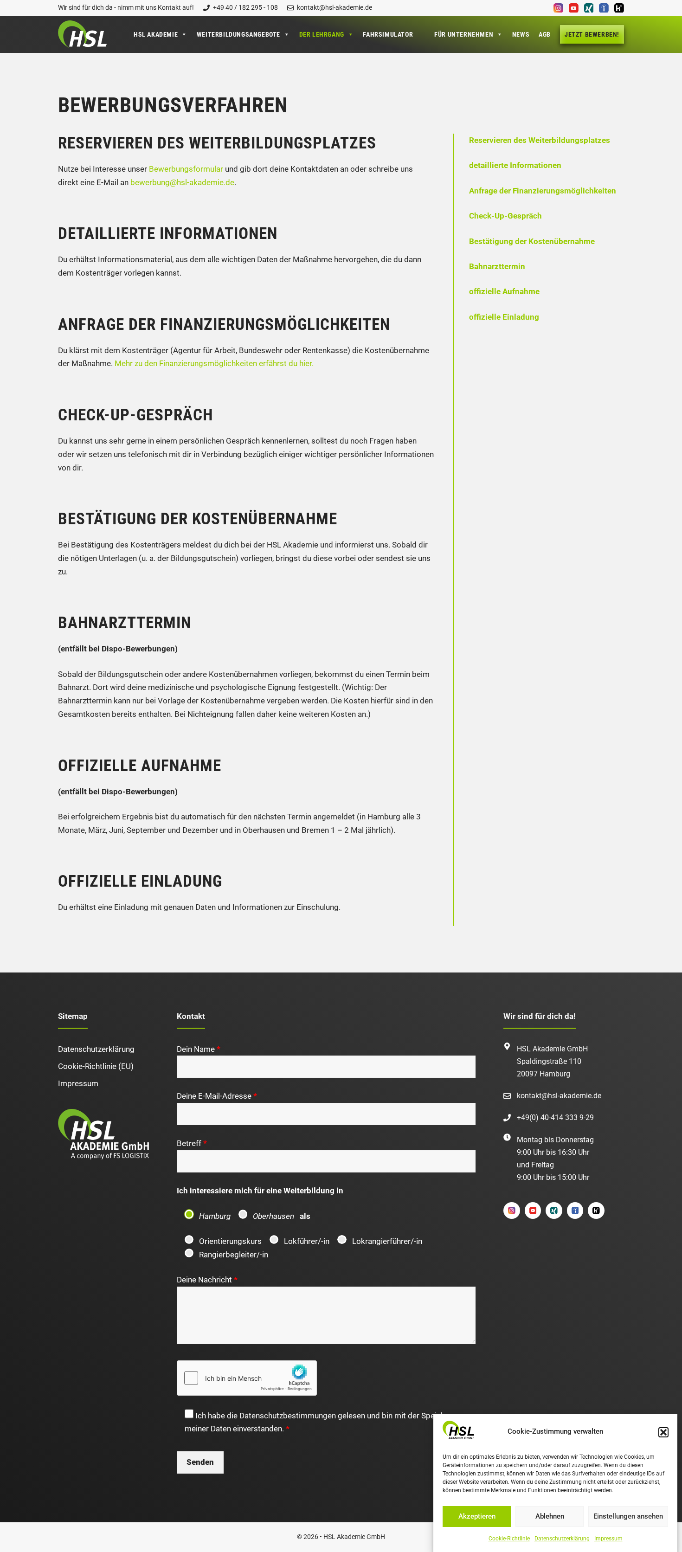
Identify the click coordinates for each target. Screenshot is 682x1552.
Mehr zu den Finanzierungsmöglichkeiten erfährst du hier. (214, 363)
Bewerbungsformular (186, 169)
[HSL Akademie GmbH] (82, 34)
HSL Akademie (156, 34)
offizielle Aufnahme (504, 291)
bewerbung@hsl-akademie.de (182, 182)
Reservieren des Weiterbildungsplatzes (539, 140)
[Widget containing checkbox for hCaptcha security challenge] (247, 1378)
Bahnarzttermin (497, 266)
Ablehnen (549, 1517)
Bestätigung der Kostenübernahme (532, 241)
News (520, 34)
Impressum (608, 1539)
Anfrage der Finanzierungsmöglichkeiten (542, 190)
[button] (663, 1432)
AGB (545, 34)
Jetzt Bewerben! (592, 34)
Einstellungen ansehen (628, 1517)
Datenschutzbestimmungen (287, 1415)
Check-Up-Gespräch (505, 215)
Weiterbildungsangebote (238, 34)
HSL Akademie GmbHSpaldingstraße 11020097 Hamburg (552, 1061)
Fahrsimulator (388, 34)
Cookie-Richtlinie (509, 1539)
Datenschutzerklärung (562, 1539)
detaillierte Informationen (515, 165)
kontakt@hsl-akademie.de (559, 1095)
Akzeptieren (476, 1517)
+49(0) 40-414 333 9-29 (555, 1117)
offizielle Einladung (504, 317)
